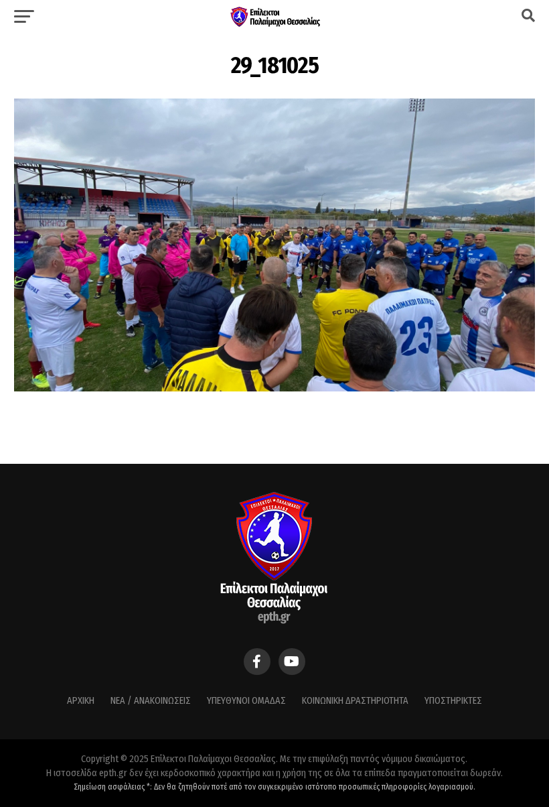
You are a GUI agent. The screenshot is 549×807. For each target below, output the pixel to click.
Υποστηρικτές (453, 700)
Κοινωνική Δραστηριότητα (355, 700)
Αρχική (80, 700)
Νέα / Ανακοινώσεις (150, 700)
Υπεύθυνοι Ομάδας (246, 700)
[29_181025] (274, 387)
